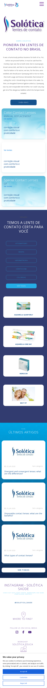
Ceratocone (21, 269)
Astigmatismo (21, 243)
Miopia (21, 252)
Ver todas (21, 286)
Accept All (23, 671)
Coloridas (21, 277)
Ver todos (23, 570)
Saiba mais (24, 102)
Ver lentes (8, 119)
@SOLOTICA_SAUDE (23, 603)
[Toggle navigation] (41, 4)
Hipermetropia (21, 260)
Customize (23, 677)
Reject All (23, 683)
